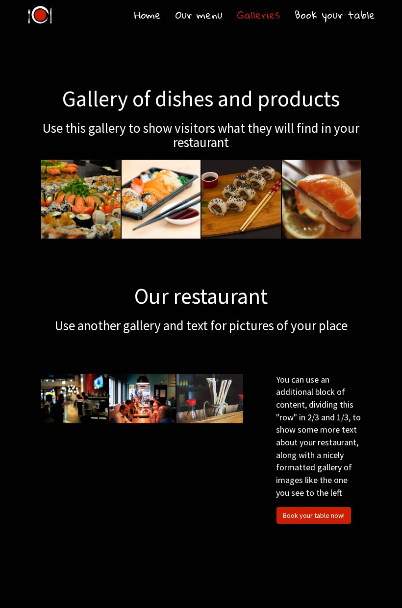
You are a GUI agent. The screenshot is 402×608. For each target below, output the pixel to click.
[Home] (40, 14)
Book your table (335, 14)
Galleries (258, 14)
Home (147, 14)
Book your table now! (314, 515)
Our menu (199, 14)
